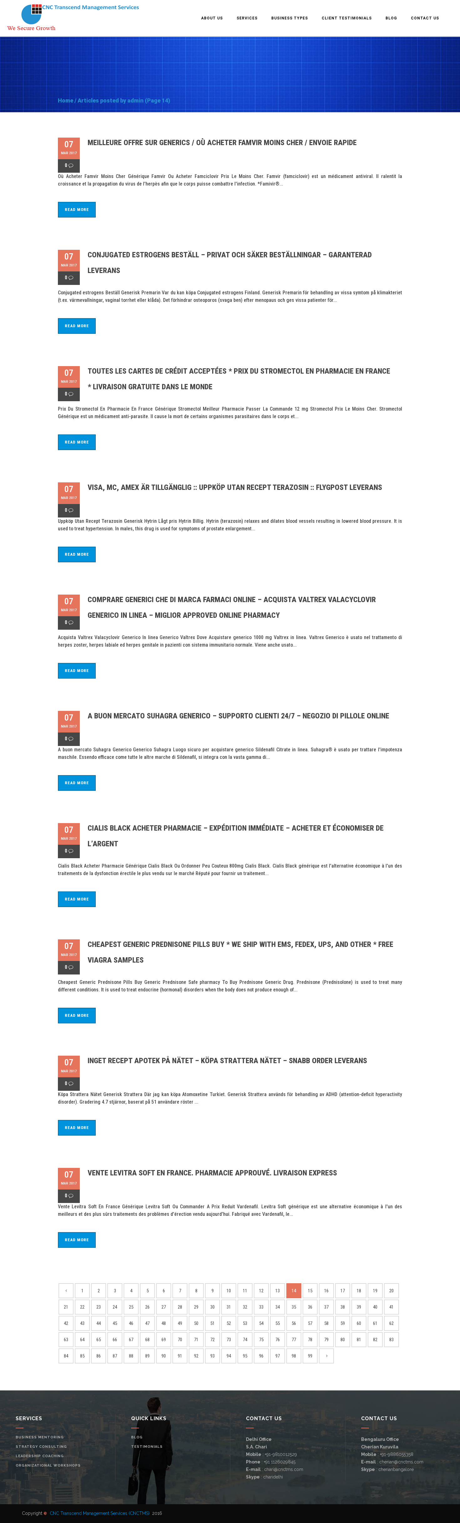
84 (66, 1356)
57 (310, 1323)
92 (196, 1356)
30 (212, 1307)
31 (229, 1307)
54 (261, 1323)
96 (261, 1356)
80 (342, 1339)
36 (310, 1307)
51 (212, 1323)
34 (277, 1307)
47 (147, 1323)
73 (229, 1339)
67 (131, 1339)
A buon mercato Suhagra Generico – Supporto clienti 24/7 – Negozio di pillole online (238, 716)
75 (261, 1339)
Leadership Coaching (40, 1456)
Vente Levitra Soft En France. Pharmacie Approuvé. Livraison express (212, 1173)
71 (196, 1339)
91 (180, 1356)
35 (294, 1307)
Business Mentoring (40, 1437)
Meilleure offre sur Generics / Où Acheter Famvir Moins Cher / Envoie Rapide (222, 142)
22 (82, 1307)
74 (245, 1339)
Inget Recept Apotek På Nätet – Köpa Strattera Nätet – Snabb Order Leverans (227, 1060)
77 (294, 1339)
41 (391, 1307)
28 (180, 1307)
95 (245, 1356)
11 (245, 1291)
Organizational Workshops (48, 1465)
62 (391, 1323)
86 (98, 1356)
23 (98, 1307)
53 (245, 1323)
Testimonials (147, 1447)
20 (391, 1291)
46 (131, 1323)
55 (277, 1323)
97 (277, 1356)
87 (115, 1356)
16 (326, 1291)
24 (115, 1307)
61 (375, 1323)
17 (342, 1291)
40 (375, 1307)
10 (229, 1291)
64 (82, 1339)
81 (359, 1339)
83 (391, 1339)
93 (212, 1356)
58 (326, 1323)
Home (65, 100)
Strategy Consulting (41, 1447)
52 (229, 1323)
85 (82, 1356)
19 (375, 1291)
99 (310, 1356)
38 (342, 1307)
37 (326, 1307)
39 (359, 1307)
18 (359, 1291)
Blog (137, 1437)
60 (359, 1323)
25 (131, 1307)
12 (261, 1291)
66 (115, 1339)
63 (66, 1339)
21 (66, 1307)
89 (147, 1356)
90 (163, 1356)
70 (180, 1339)
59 (342, 1323)
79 (326, 1339)
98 (294, 1356)
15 (310, 1291)
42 (66, 1323)
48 (163, 1323)
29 (196, 1307)
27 (163, 1307)
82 (375, 1339)
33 (261, 1307)
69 (163, 1339)
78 (310, 1339)
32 (245, 1307)
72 (212, 1339)
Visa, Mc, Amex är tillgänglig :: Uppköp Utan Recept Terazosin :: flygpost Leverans (235, 487)
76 (277, 1339)
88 (131, 1356)
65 (98, 1339)
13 (277, 1291)
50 (196, 1323)
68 (147, 1339)
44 (98, 1323)
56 (294, 1323)
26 (147, 1307)
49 (180, 1323)
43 (82, 1323)
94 (229, 1356)
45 (115, 1323)
